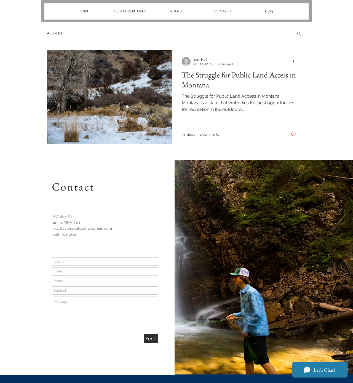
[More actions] (295, 61)
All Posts (55, 33)
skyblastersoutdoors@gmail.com (82, 228)
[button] (299, 34)
